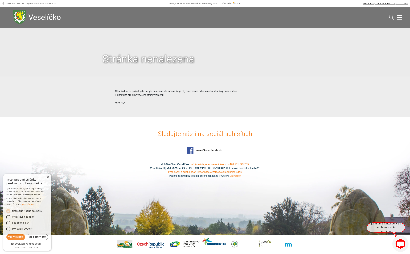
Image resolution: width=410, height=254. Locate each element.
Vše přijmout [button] (15, 237)
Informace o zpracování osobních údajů (220, 171)
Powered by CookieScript (27, 247)
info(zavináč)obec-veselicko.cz (208, 164)
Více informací (28, 204)
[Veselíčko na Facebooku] (3, 3)
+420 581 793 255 (238, 164)
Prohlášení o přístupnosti (182, 171)
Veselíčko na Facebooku (209, 150)
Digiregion (235, 175)
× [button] (47, 177)
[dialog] (27, 212)
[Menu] (399, 18)
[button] (27, 243)
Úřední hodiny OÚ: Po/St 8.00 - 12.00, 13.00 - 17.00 (385, 3)
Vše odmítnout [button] (37, 237)
